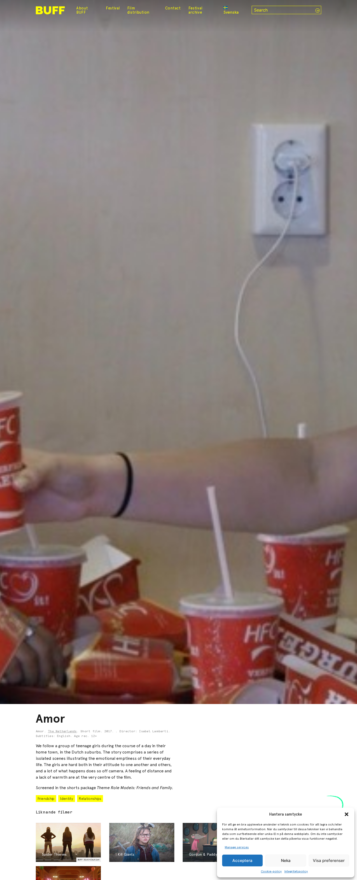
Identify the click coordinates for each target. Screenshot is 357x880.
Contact (173, 8)
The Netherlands (62, 731)
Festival (113, 8)
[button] (346, 814)
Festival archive (195, 10)
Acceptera (242, 860)
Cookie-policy (271, 871)
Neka (286, 860)
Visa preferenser (329, 860)
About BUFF (82, 10)
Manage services (237, 847)
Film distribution (138, 10)
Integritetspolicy (296, 871)
